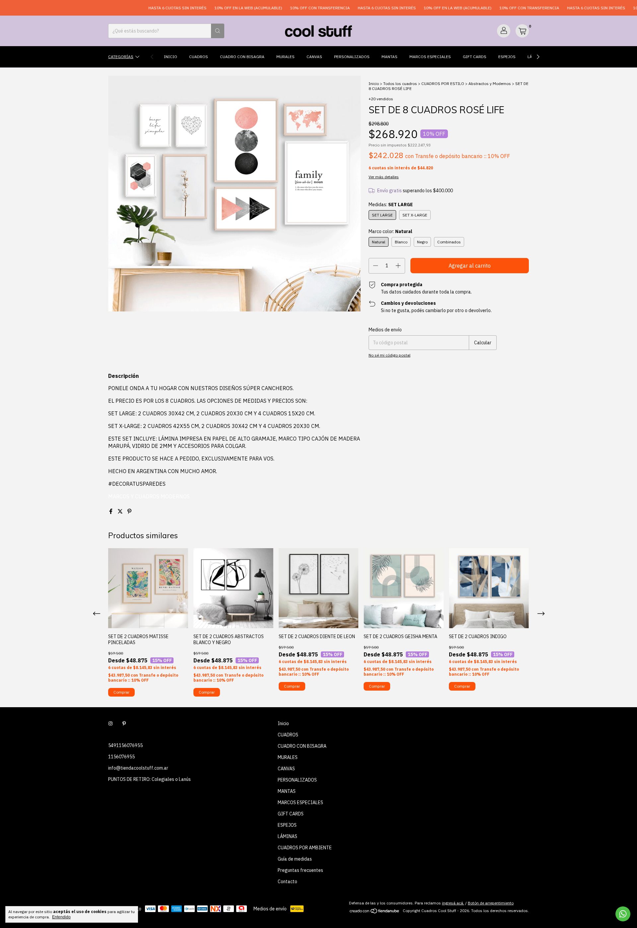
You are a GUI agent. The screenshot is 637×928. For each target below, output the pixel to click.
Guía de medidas (295, 859)
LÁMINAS (287, 836)
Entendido (61, 917)
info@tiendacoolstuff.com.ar (138, 768)
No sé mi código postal (389, 355)
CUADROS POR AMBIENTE (305, 848)
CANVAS (314, 56)
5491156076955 (125, 745)
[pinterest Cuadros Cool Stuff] (124, 723)
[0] (522, 31)
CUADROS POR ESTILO (442, 83)
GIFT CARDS (474, 56)
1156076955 (121, 757)
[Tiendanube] (374, 912)
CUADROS (198, 56)
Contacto (287, 882)
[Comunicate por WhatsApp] (622, 913)
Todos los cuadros (400, 83)
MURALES (285, 56)
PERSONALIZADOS (352, 56)
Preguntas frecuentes (300, 870)
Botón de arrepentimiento (491, 902)
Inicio (170, 56)
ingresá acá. (453, 902)
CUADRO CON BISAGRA (242, 56)
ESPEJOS (507, 56)
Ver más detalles (384, 176)
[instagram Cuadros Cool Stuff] (110, 723)
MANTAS (389, 56)
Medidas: (391, 205)
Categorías (120, 56)
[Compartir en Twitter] (120, 511)
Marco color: (390, 231)
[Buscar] (217, 31)
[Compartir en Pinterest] (129, 511)
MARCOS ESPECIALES (430, 56)
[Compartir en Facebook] (111, 511)
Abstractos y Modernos (489, 83)
